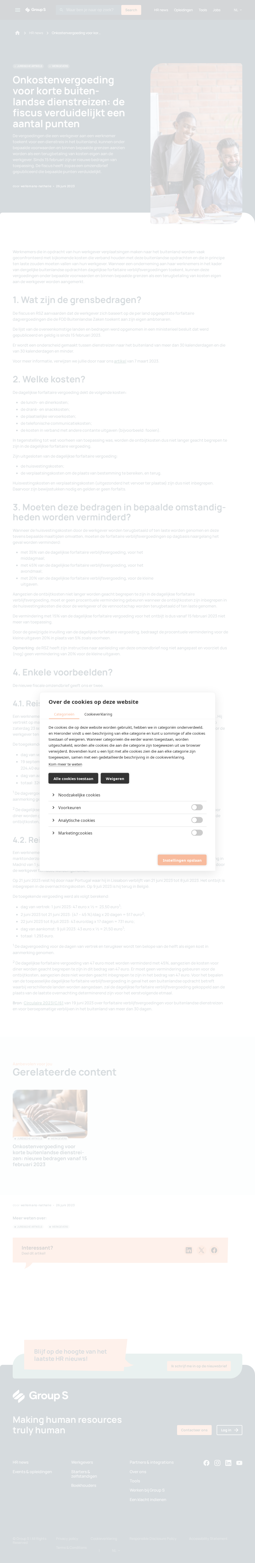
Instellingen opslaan (182, 859)
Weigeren (115, 778)
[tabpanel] (128, 781)
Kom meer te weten (65, 764)
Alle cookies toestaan (73, 778)
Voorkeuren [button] (69, 807)
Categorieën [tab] (64, 714)
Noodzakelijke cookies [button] (79, 795)
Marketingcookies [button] (75, 833)
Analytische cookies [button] (76, 820)
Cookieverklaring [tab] (98, 714)
